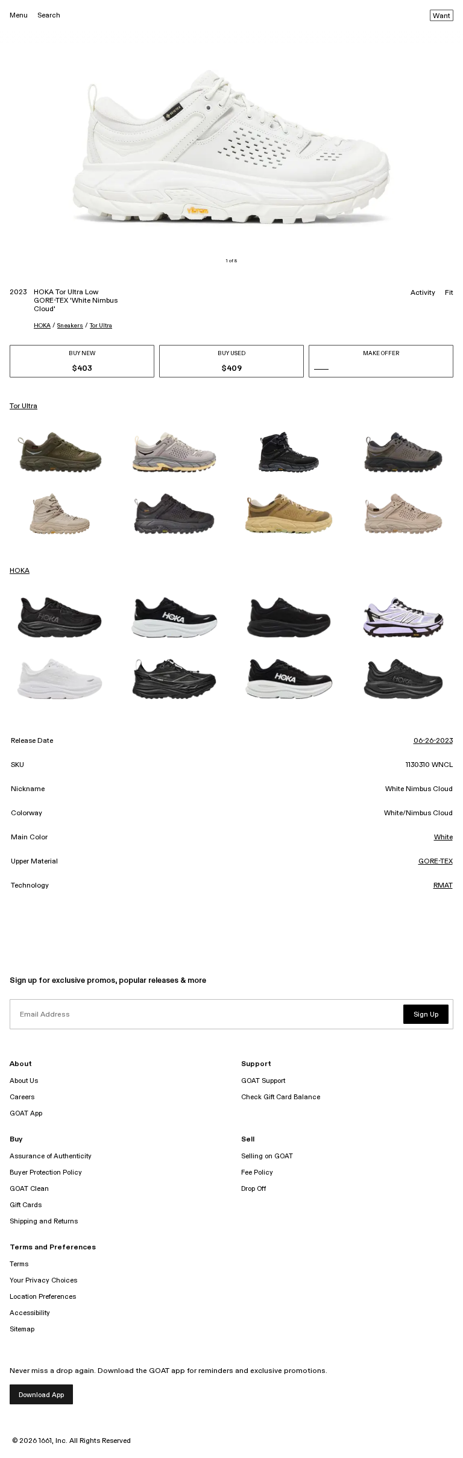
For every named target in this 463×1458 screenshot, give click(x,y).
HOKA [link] (20, 571)
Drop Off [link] (253, 1188)
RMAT (443, 885)
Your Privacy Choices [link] (43, 1280)
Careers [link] (22, 1097)
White (443, 837)
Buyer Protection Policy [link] (46, 1172)
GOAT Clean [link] (29, 1188)
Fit (449, 293)
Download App (41, 1395)
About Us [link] (24, 1081)
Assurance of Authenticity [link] (51, 1156)
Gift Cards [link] (26, 1205)
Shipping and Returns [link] (44, 1221)
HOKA (42, 326)
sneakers (70, 326)
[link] (60, 452)
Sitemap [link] (22, 1329)
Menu (19, 15)
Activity (423, 293)
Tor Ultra (101, 326)
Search (48, 15)
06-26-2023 (433, 741)
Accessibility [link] (30, 1313)
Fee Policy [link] (257, 1172)
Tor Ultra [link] (23, 406)
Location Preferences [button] (43, 1296)
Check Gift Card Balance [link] (280, 1097)
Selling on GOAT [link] (267, 1156)
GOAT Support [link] (263, 1081)
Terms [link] (19, 1264)
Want (441, 16)
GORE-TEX (435, 861)
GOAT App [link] (26, 1113)
